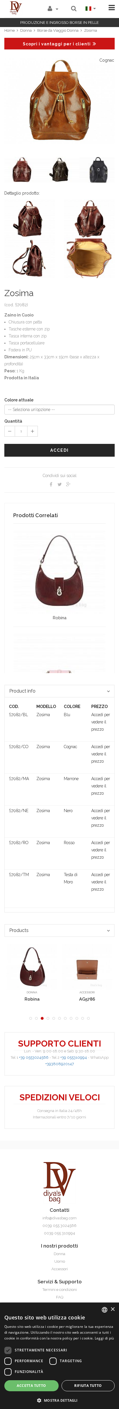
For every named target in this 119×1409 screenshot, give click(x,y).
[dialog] (59, 1356)
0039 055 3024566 (59, 1225)
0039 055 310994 (59, 1233)
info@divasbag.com (59, 1218)
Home (9, 30)
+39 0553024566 (34, 1057)
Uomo (59, 1261)
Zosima (90, 30)
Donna (26, 30)
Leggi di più (104, 1338)
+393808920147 (59, 1064)
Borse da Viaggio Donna (58, 30)
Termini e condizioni (59, 1289)
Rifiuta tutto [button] (88, 1385)
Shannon (87, 999)
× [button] (112, 1309)
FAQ (59, 1297)
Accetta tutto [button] (31, 1385)
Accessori (32, 992)
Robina (59, 617)
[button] (59, 1399)
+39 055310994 (73, 1057)
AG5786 (32, 999)
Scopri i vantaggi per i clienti (57, 44)
